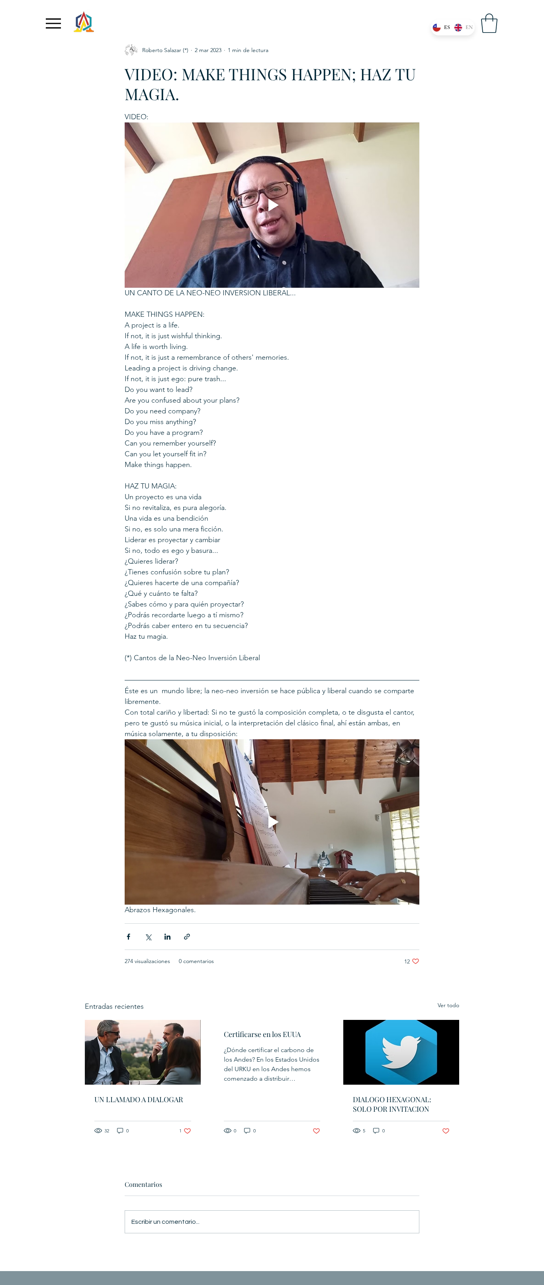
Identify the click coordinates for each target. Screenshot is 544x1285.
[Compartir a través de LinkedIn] (167, 936)
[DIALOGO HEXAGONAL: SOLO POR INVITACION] (401, 1052)
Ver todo (448, 1005)
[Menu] (53, 23)
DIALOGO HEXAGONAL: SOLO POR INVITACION (392, 1104)
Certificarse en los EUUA (262, 1034)
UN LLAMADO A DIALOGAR (138, 1099)
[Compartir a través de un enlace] (187, 936)
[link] (489, 23)
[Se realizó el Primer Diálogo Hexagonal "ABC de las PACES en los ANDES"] (143, 1052)
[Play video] (272, 205)
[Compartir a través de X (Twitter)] (148, 936)
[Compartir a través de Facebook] (128, 936)
